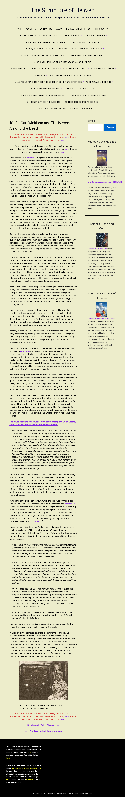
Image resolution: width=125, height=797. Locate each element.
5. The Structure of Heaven (84, 42)
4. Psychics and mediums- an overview (45, 42)
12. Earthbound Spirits (75, 69)
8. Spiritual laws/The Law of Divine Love (42, 55)
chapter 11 (25, 351)
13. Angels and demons (103, 69)
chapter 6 (31, 158)
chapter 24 (70, 504)
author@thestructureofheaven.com (26, 768)
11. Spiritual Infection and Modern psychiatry (35, 69)
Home (18, 29)
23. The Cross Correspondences (81, 102)
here (66, 137)
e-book (9, 779)
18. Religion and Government (45, 89)
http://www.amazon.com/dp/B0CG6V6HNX (106, 182)
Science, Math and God (97, 249)
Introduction (102, 29)
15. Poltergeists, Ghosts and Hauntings (70, 75)
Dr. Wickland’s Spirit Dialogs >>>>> (43, 725)
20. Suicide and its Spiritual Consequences (41, 95)
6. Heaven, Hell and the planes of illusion (45, 49)
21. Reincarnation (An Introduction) (87, 95)
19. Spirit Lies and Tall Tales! (79, 89)
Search (91, 121)
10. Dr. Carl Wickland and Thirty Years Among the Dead (62, 62)
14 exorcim (39, 75)
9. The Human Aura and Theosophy (86, 55)
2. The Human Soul (70, 35)
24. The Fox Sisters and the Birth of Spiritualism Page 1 (62, 109)
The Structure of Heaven (63, 10)
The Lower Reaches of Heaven (101, 318)
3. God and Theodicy (94, 35)
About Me (31, 29)
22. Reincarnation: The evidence (43, 102)
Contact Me (46, 29)
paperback (30, 779)
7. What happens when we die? (87, 49)
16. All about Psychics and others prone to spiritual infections (48, 82)
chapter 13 (37, 521)
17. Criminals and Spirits (98, 82)
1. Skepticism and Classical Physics (38, 35)
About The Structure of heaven (73, 29)
